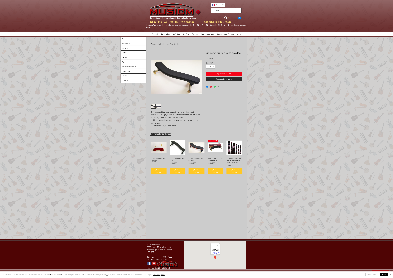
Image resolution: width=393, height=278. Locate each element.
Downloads (125, 80)
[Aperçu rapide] (159, 148)
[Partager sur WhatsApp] (215, 87)
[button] (239, 17)
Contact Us (125, 76)
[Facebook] (149, 263)
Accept (384, 275)
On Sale (124, 53)
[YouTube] (154, 263)
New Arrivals (126, 71)
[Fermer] (390, 274)
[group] (196, 157)
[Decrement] (207, 66)
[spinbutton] (210, 66)
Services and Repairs (129, 66)
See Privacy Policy (159, 275)
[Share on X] (218, 87)
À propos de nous (128, 62)
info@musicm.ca (187, 21)
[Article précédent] (147, 147)
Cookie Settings (372, 275)
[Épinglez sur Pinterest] (211, 87)
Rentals (124, 57)
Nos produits (126, 43)
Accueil (153, 44)
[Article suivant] (245, 147)
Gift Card (125, 48)
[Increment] (213, 66)
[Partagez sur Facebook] (207, 87)
